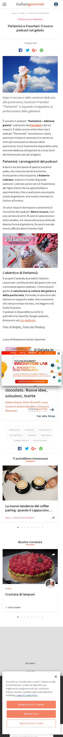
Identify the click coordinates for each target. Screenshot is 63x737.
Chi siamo (30, 663)
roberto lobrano (22, 440)
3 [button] (25, 527)
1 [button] (18, 527)
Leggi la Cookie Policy (27, 695)
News (23, 13)
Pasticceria (15, 430)
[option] (30, 494)
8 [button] (42, 527)
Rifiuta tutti (31, 713)
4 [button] (28, 527)
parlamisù (47, 435)
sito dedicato (28, 320)
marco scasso (40, 440)
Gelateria (30, 430)
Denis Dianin (14, 607)
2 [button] (21, 527)
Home (14, 13)
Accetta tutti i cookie (31, 704)
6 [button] (35, 527)
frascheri (33, 435)
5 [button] (32, 527)
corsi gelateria (16, 435)
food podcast (45, 430)
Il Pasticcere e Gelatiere (39, 13)
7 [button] (39, 527)
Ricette (8, 588)
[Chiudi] (56, 676)
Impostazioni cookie (31, 723)
